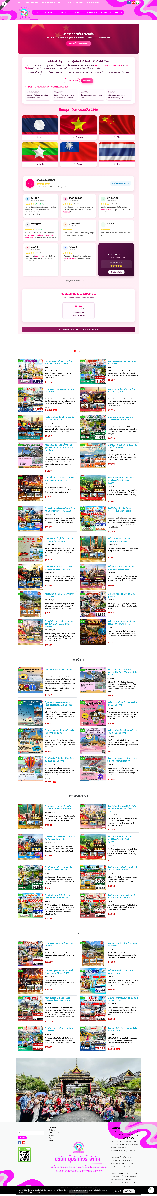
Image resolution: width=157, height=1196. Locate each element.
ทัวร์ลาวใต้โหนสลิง (133, 1144)
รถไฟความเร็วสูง (127, 1166)
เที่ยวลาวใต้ (133, 1176)
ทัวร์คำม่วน (135, 1131)
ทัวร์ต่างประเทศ (48, 12)
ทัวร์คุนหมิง (114, 1134)
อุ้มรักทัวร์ (125, 1173)
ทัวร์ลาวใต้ (123, 1144)
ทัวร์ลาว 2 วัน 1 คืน (116, 1141)
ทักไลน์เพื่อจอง (87, 80)
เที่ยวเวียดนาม (115, 1179)
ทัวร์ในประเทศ (64, 12)
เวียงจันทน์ (128, 1179)
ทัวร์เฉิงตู (120, 1154)
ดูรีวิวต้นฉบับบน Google (120, 183)
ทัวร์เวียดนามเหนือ (116, 1163)
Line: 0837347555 (79, 315)
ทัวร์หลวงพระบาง (117, 1151)
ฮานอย (113, 1176)
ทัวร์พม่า (119, 65)
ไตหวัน (51, 1141)
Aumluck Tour (115, 1131)
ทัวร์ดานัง (119, 1138)
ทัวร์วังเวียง (114, 1147)
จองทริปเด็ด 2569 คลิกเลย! (78, 43)
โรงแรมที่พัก (91, 12)
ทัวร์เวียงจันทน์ (115, 1157)
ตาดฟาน (129, 1131)
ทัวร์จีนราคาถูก (135, 1134)
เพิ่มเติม (117, 12)
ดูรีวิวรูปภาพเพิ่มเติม (116, 272)
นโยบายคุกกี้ (36, 1192)
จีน (50, 1138)
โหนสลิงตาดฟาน (131, 1183)
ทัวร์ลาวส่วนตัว (115, 1144)
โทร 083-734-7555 (71, 81)
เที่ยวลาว (125, 1176)
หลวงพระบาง (114, 1173)
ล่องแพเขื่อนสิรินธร (116, 1170)
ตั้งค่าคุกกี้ (118, 1191)
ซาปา (121, 1131)
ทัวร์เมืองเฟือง (126, 1154)
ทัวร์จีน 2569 (127, 1134)
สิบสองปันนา (130, 1170)
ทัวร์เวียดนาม (105, 65)
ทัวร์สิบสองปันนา (122, 1147)
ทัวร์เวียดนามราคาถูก (127, 1160)
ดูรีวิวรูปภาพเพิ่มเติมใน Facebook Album (78, 281)
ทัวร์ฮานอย (114, 1154)
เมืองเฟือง (121, 1179)
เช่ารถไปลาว (78, 12)
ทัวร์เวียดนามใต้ (127, 1164)
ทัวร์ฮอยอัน (133, 1150)
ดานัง (124, 1131)
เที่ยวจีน (118, 1176)
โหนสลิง (124, 1183)
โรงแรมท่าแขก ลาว (116, 1183)
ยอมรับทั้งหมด (129, 1191)
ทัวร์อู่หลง (126, 1150)
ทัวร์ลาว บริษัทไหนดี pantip (129, 1141)
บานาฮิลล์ (114, 1166)
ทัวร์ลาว (97, 65)
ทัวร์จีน (113, 65)
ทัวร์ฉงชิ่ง (113, 1138)
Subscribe (22, 1138)
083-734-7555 (78, 312)
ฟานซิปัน (119, 1166)
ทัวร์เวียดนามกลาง (116, 1160)
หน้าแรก (36, 12)
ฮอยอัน (135, 1173)
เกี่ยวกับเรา (105, 12)
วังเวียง (124, 1170)
